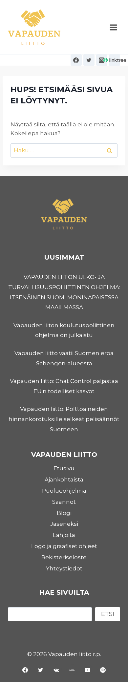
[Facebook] (76, 60)
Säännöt (64, 502)
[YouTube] (87, 669)
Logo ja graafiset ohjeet (64, 546)
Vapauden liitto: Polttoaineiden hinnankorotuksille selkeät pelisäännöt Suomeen (64, 419)
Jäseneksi (64, 524)
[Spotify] (103, 669)
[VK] (56, 669)
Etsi (107, 614)
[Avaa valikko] (113, 27)
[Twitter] (89, 60)
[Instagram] (101, 60)
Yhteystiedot (64, 568)
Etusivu (64, 468)
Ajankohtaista (64, 479)
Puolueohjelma (64, 490)
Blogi (64, 513)
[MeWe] (71, 669)
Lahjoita (64, 535)
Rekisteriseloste (64, 557)
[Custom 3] (114, 60)
